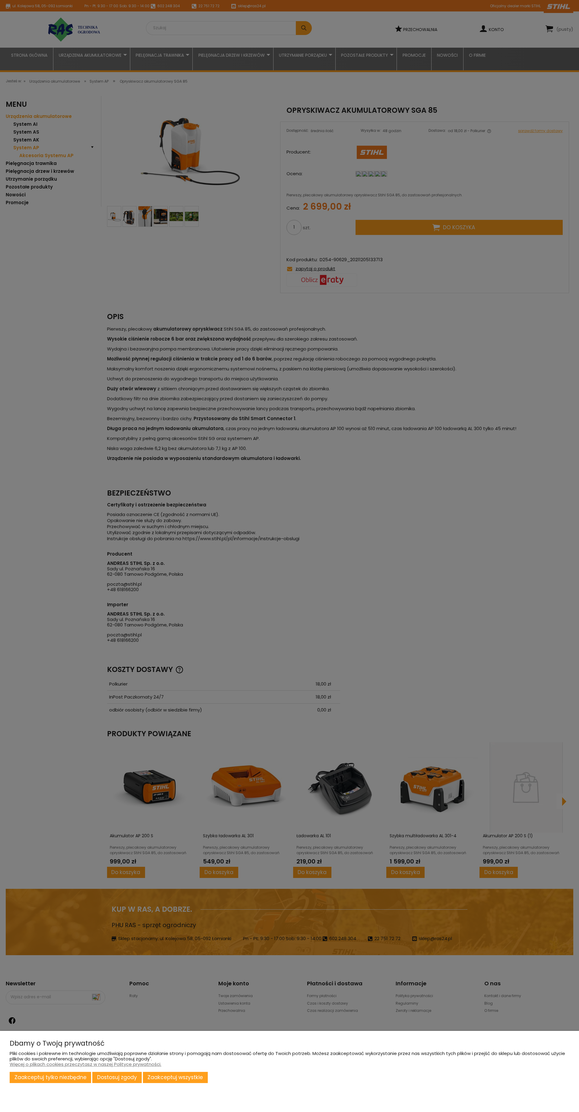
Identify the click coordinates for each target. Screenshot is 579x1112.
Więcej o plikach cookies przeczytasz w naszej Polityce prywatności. (85, 1064)
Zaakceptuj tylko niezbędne (50, 1077)
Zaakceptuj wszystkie (175, 1077)
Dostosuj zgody (117, 1077)
